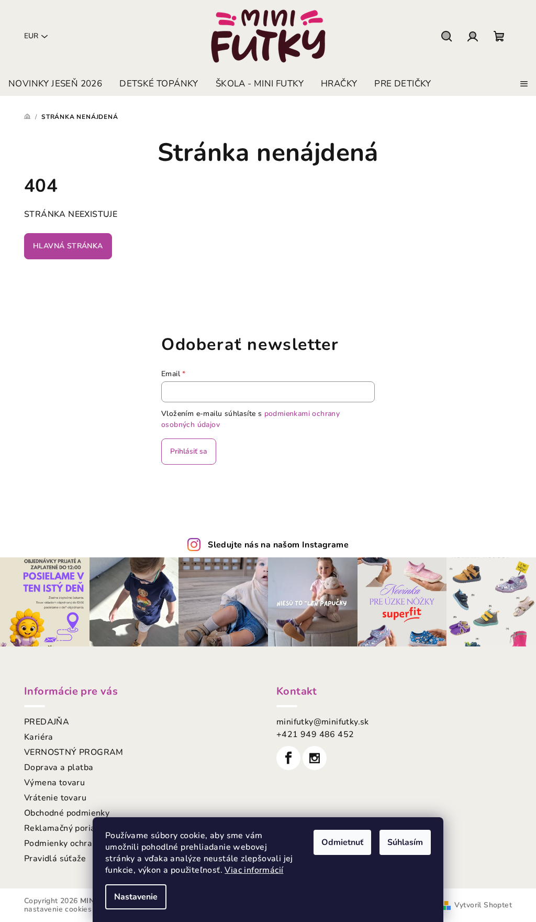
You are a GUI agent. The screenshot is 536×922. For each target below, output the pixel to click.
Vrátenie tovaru (55, 798)
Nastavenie (136, 897)
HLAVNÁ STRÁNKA (68, 246)
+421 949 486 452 (315, 734)
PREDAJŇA (46, 722)
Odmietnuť (342, 842)
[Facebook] (288, 758)
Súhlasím (405, 842)
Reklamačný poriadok (67, 828)
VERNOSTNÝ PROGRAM (74, 752)
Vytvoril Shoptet (483, 905)
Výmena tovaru (54, 782)
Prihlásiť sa (188, 451)
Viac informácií (254, 870)
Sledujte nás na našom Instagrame (278, 545)
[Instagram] (315, 758)
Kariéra (38, 737)
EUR (31, 36)
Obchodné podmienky (66, 813)
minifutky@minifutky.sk (322, 722)
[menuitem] (55, 84)
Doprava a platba (58, 767)
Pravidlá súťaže (55, 858)
